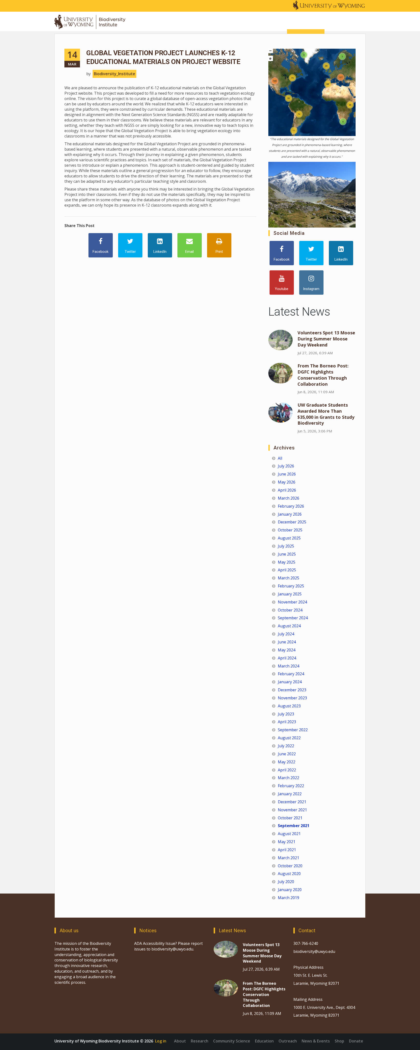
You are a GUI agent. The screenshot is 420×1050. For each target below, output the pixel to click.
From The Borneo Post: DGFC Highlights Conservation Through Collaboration (323, 375)
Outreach (288, 1041)
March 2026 (288, 498)
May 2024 (286, 650)
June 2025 (287, 554)
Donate (356, 1041)
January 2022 (290, 793)
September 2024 (293, 618)
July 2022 (286, 746)
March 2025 (288, 578)
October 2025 (290, 530)
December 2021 (292, 801)
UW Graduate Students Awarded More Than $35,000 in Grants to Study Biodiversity (326, 414)
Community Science (231, 1041)
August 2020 (289, 873)
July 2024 (286, 634)
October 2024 (290, 610)
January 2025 (290, 594)
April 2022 (287, 770)
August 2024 (289, 626)
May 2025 (286, 562)
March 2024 (288, 666)
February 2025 (291, 586)
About (180, 1041)
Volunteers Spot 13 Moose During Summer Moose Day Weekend (326, 339)
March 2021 (288, 857)
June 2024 (287, 642)
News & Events (316, 1041)
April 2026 (287, 490)
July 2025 (286, 546)
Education (264, 1041)
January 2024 (290, 682)
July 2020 (286, 881)
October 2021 (290, 818)
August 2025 (289, 538)
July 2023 (286, 714)
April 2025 (287, 570)
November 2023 (292, 698)
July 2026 (286, 466)
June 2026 (287, 474)
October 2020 (290, 865)
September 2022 (293, 729)
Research (199, 1041)
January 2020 (290, 889)
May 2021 (286, 841)
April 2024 (287, 658)
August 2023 (289, 706)
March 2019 (288, 897)
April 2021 (287, 849)
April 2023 (287, 721)
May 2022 (286, 762)
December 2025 (292, 522)
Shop (339, 1041)
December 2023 (292, 690)
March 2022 (288, 777)
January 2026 (290, 514)
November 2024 (292, 602)
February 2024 (291, 673)
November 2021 (292, 810)
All (280, 458)
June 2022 (287, 754)
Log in (160, 1041)
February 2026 (291, 506)
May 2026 (286, 482)
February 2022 (291, 785)
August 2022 (289, 737)
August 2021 (289, 833)
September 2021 (293, 825)
